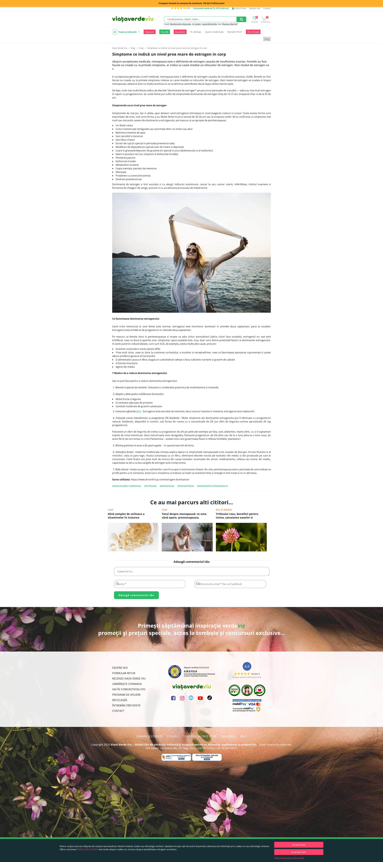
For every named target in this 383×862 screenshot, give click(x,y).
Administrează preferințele (289, 858)
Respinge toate (298, 852)
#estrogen (150, 486)
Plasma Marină (229, 24)
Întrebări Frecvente (126, 705)
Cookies (172, 736)
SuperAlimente (209, 24)
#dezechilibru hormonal (126, 486)
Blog (267, 39)
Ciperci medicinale (214, 31)
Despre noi (254, 8)
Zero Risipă (253, 31)
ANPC (243, 736)
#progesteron (185, 486)
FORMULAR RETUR (123, 673)
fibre (138, 411)
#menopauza (167, 486)
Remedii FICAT (234, 31)
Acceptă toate (299, 844)
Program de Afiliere (126, 694)
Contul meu (240, 8)
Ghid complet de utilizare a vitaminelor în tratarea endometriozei (126, 516)
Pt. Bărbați (195, 31)
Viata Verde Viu (119, 48)
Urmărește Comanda (127, 684)
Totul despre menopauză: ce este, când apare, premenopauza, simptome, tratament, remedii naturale (184, 516)
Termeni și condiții (149, 736)
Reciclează (119, 700)
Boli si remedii (224, 509)
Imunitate (180, 31)
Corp (110, 509)
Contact (267, 8)
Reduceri (149, 31)
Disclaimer (228, 736)
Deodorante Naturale (180, 24)
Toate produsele (127, 31)
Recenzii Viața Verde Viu (129, 678)
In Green (196, 24)
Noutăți (164, 31)
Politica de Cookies (87, 849)
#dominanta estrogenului (212, 486)
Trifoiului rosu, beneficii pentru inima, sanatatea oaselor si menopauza (237, 516)
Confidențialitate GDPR (199, 736)
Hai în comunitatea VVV (128, 689)
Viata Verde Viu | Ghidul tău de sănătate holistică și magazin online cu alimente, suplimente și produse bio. (184, 744)
